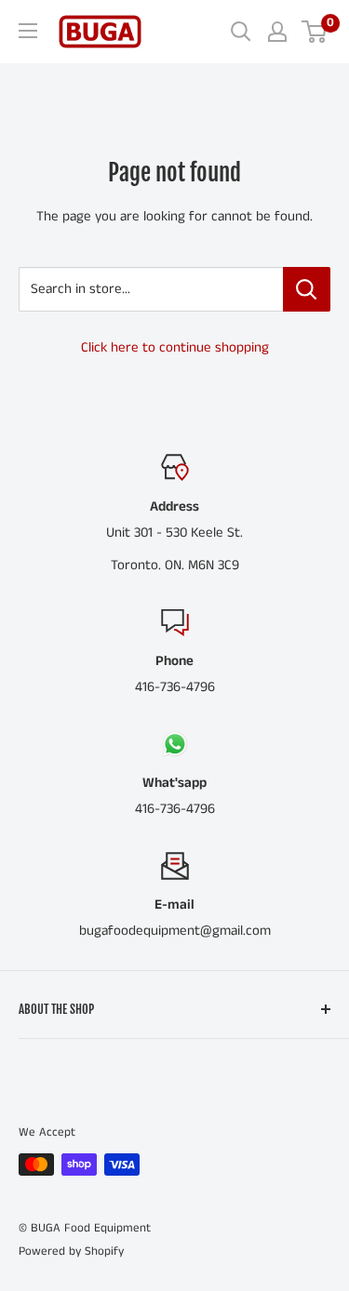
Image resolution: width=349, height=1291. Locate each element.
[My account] (277, 31)
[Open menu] (28, 30)
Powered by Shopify (71, 1251)
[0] (315, 31)
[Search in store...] (306, 289)
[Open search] (241, 31)
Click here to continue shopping (175, 347)
